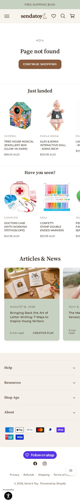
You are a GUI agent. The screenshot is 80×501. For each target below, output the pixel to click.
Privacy (14, 474)
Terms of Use (62, 474)
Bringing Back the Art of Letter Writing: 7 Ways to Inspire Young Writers (29, 317)
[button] (7, 16)
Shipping (43, 474)
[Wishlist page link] (53, 16)
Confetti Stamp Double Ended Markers (52, 226)
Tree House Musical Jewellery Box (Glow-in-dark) (19, 145)
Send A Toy (31, 483)
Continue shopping (40, 64)
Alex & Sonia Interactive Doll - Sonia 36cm (53, 145)
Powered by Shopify (53, 483)
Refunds (28, 474)
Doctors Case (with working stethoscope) (15, 226)
